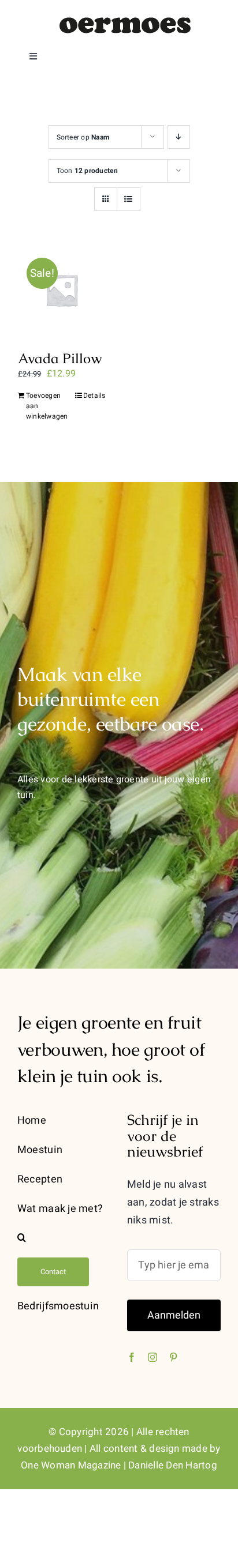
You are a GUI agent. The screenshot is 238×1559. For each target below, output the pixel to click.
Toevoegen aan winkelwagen (43, 405)
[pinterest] (173, 1357)
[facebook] (131, 1357)
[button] (64, 1238)
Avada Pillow (60, 358)
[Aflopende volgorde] (179, 137)
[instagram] (152, 1357)
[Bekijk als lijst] (128, 199)
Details (94, 395)
